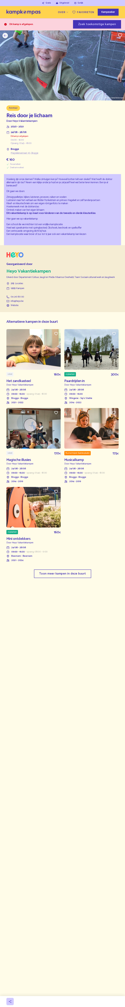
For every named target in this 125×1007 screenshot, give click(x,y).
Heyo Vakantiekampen (24, 121)
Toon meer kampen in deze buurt (62, 573)
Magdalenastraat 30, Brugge (24, 153)
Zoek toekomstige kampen (97, 24)
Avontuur (13, 108)
